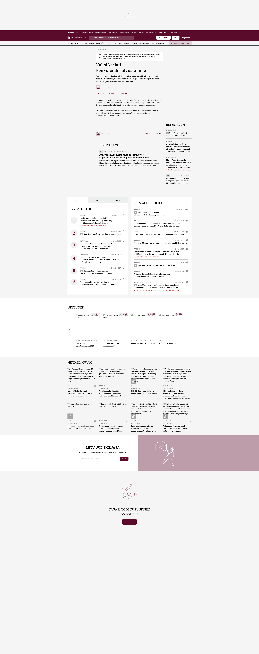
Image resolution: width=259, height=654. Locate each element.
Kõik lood (78, 43)
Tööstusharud (89, 43)
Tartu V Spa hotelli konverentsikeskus (146, 340)
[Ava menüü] (77, 32)
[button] (98, 459)
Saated (70, 421)
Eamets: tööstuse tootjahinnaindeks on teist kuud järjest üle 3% (160, 243)
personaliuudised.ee (138, 32)
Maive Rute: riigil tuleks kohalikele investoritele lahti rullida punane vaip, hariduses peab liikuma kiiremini (96, 220)
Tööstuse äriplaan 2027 (168, 343)
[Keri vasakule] (69, 330)
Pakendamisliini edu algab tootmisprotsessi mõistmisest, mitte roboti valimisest (176, 428)
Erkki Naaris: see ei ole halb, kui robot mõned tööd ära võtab (159, 234)
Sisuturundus (144, 43)
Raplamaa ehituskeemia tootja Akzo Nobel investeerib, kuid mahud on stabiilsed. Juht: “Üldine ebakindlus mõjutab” (98, 246)
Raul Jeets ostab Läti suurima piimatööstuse (102, 234)
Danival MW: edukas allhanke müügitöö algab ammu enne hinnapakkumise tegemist (124, 156)
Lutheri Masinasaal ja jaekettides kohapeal (93, 340)
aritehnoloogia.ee (151, 32)
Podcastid (118, 43)
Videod (126, 43)
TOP (132, 386)
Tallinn (162, 340)
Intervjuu (84, 241)
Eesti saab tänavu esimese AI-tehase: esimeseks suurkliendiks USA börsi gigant (144, 428)
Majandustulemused (142, 282)
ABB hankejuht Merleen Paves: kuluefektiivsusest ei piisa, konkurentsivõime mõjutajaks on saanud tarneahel (99, 259)
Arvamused (84, 254)
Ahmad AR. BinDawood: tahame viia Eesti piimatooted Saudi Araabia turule (80, 393)
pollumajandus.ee (87, 32)
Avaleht (70, 43)
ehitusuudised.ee (124, 32)
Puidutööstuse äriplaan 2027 (143, 343)
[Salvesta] (123, 215)
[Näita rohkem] (180, 32)
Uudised (83, 215)
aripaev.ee (174, 32)
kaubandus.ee (113, 32)
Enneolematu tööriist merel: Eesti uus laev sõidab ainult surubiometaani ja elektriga (111, 428)
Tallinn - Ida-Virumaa (111, 340)
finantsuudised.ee (163, 32)
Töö (152, 43)
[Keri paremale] (189, 330)
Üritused (134, 43)
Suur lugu (103, 421)
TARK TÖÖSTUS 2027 (104, 43)
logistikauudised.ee (101, 32)
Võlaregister (160, 43)
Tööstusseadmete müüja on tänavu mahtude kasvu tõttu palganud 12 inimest (110, 393)
